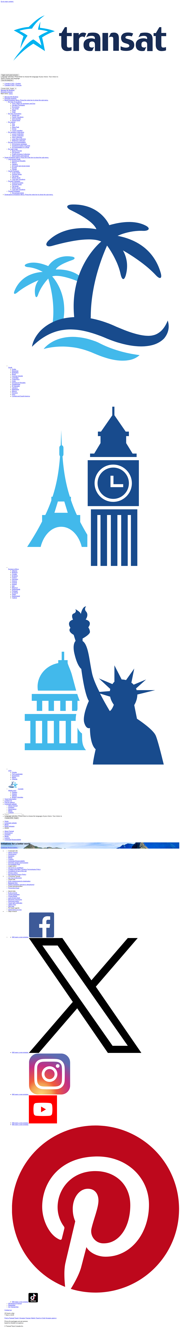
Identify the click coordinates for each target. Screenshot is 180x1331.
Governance (8, 833)
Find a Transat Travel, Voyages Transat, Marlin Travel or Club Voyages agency (30, 1318)
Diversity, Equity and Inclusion (18, 862)
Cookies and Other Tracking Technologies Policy (24, 869)
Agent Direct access (15, 910)
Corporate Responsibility (12, 839)
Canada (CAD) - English (12, 83)
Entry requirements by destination (19, 881)
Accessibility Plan (14, 864)
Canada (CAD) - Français (12, 85)
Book (26, 100)
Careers (7, 838)
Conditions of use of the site (17, 871)
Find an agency (9, 802)
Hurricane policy (13, 901)
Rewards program (7, 92)
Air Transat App (13, 1307)
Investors (7, 834)
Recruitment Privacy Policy (17, 874)
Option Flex (12, 904)
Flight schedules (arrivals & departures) (21, 884)
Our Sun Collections (15, 878)
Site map (11, 906)
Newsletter (11, 1305)
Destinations (28, 194)
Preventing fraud (13, 888)
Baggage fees (13, 883)
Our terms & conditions (15, 868)
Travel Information (10, 799)
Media (6, 836)
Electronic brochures (15, 899)
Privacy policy (13, 873)
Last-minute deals (14, 898)
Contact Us (8, 800)
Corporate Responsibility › (9, 847)
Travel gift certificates (15, 903)
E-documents (12, 893)
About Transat (9, 831)
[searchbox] (13, 814)
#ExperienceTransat (15, 1303)
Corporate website (10, 804)
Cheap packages (14, 894)
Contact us (8, 1310)
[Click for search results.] (23, 814)
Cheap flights (12, 896)
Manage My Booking (7, 90)
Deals (26, 157)
